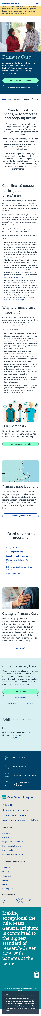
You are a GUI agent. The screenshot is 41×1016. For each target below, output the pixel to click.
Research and (15, 810)
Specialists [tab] (6, 99)
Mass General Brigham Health (20, 820)
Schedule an (13, 277)
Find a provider (20, 692)
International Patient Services (19, 703)
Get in (7, 838)
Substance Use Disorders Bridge (19, 568)
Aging (11, 547)
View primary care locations (20, 516)
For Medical (13, 854)
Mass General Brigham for (17, 561)
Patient (8, 805)
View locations (20, 697)
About (6, 868)
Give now (19, 648)
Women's (13, 574)
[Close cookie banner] (32, 995)
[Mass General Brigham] (10, 3)
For (8, 888)
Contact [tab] (35, 99)
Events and (10, 850)
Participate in (12, 846)
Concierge (14, 552)
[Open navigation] (37, 3)
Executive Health (17, 556)
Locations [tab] (17, 99)
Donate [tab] (26, 99)
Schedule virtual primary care (19, 87)
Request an (12, 842)
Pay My (7, 833)
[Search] (32, 2)
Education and (14, 815)
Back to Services (10, 25)
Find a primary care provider (20, 80)
